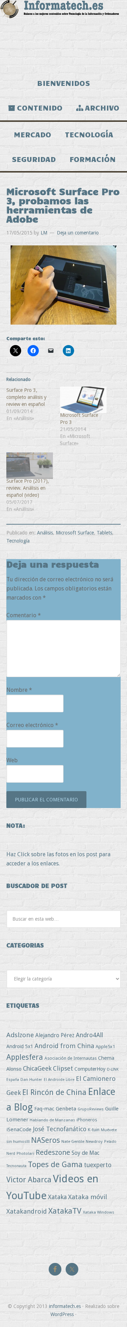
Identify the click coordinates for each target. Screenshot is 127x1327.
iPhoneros (87, 1119)
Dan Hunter (31, 1079)
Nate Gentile (72, 1141)
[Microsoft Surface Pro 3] (83, 400)
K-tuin (93, 1129)
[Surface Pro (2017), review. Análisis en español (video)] (29, 465)
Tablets (104, 533)
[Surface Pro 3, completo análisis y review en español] (33, 404)
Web (12, 760)
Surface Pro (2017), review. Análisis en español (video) (27, 488)
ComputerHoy (89, 1069)
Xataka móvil (87, 1197)
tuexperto (97, 1165)
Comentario (23, 615)
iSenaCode (18, 1129)
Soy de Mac (85, 1153)
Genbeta (66, 1109)
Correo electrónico (32, 725)
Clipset (63, 1068)
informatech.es (65, 1306)
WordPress (62, 1314)
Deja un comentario (78, 233)
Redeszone (53, 1152)
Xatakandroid (26, 1211)
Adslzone (20, 1035)
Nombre (19, 690)
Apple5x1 (105, 1046)
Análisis (45, 533)
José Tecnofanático (59, 1129)
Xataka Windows (98, 1212)
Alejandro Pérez (54, 1035)
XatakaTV (64, 1210)
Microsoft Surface (75, 533)
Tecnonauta (16, 1166)
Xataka (57, 1197)
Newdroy (94, 1141)
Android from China (64, 1046)
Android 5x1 (19, 1046)
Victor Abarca (29, 1179)
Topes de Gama (55, 1164)
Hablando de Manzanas (52, 1120)
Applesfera (24, 1057)
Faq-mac (44, 1109)
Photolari (25, 1153)
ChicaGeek (37, 1068)
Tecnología (18, 541)
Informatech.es (63, 35)
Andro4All (89, 1035)
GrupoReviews (91, 1109)
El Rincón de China (54, 1092)
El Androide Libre (59, 1079)
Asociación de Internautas (70, 1058)
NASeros (45, 1140)
